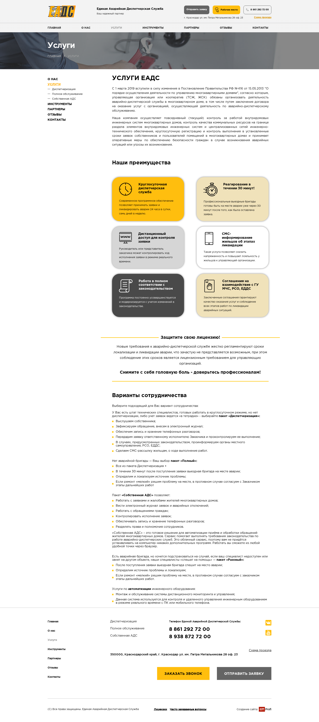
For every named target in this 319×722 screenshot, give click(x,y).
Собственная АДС (64, 99)
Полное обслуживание (67, 94)
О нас (85, 27)
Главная (54, 27)
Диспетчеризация (64, 89)
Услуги (116, 27)
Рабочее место (229, 10)
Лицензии (160, 709)
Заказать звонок (183, 673)
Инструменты (153, 27)
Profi (265, 709)
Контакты (260, 27)
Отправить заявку (196, 9)
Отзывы (226, 27)
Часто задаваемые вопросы (188, 709)
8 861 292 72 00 (260, 10)
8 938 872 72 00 (190, 637)
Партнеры (191, 27)
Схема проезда (262, 17)
